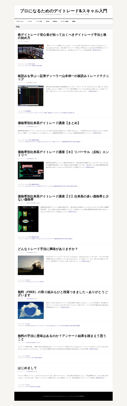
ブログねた (27, 280)
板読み (71, 112)
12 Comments (30, 126)
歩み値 (70, 325)
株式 (41, 65)
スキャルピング (44, 141)
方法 (68, 112)
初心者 (33, 64)
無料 (74, 325)
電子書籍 (78, 325)
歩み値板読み (28, 111)
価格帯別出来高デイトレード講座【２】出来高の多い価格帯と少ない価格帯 (63, 197)
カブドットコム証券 (36, 141)
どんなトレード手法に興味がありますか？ (48, 249)
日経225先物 (76, 141)
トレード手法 (28, 64)
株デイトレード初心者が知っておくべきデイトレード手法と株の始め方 (62, 36)
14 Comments (30, 158)
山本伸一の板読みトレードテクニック (52, 112)
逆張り (76, 186)
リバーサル (50, 186)
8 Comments (29, 298)
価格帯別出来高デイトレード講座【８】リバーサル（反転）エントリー (63, 153)
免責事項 (81, 396)
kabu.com (28, 141)
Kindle (32, 325)
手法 (37, 65)
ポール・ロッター (39, 112)
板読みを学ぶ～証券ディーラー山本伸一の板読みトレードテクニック (63, 77)
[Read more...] (97, 50)
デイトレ (45, 238)
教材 (65, 112)
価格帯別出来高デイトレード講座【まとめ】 (49, 123)
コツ (26, 112)
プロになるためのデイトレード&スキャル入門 (63, 10)
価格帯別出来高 (35, 140)
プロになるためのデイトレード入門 (54, 325)
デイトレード (28, 65)
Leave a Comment (31, 203)
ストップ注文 (52, 141)
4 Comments (29, 82)
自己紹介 (38, 386)
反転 (62, 186)
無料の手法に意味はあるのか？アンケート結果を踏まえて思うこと (62, 337)
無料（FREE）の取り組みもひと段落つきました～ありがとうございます (63, 293)
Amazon (27, 325)
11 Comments (29, 371)
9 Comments (29, 252)
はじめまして (27, 368)
